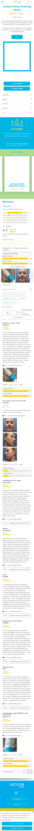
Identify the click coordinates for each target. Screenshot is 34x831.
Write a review (17, 17)
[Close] (33, 812)
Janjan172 (6, 716)
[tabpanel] (17, 174)
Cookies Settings (17, 828)
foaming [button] (21, 294)
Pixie (4, 669)
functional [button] (12, 294)
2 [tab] (17, 195)
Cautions (4, 108)
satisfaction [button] (6, 298)
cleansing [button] (6, 303)
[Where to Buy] (28, 2)
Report (21, 384)
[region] (17, 821)
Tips (3, 112)
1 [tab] (15, 195)
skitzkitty (6, 623)
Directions (5, 104)
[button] (5, 243)
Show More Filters (7, 307)
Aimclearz (6, 325)
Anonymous (7, 530)
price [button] (14, 298)
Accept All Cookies (17, 824)
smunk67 (6, 402)
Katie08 (5, 576)
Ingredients (5, 95)
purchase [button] (22, 298)
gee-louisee (7, 482)
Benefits (4, 99)
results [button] (14, 303)
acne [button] (4, 294)
